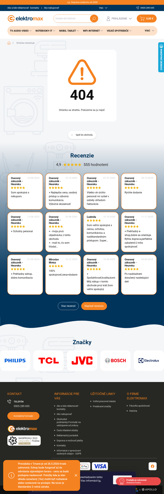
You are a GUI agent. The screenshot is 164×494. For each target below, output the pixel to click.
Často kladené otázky (67, 430)
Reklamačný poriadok (67, 435)
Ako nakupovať (51, 8)
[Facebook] (153, 466)
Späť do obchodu (84, 135)
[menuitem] (19, 31)
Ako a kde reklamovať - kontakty (23, 8)
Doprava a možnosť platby (70, 440)
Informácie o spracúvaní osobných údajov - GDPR (69, 452)
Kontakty (61, 445)
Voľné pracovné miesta (104, 401)
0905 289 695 (21, 406)
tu (99, 480)
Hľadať (93, 18)
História (133, 411)
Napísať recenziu (94, 305)
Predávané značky (102, 406)
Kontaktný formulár (23, 416)
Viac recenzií (68, 305)
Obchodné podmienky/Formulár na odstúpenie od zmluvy (69, 422)
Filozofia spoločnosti (139, 405)
